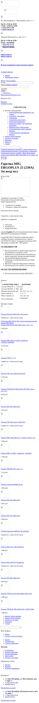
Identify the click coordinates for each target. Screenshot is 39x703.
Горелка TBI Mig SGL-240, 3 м (11, 469)
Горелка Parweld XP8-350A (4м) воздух (14, 314)
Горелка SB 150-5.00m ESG (10, 516)
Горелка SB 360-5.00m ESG (10, 578)
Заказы (7, 75)
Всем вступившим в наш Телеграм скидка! (17, 65)
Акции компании (11, 654)
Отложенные (9, 641)
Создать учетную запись (13, 636)
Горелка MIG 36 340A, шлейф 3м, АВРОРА (16, 453)
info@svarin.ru (6, 54)
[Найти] (21, 627)
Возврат (8, 666)
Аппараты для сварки (17, 116)
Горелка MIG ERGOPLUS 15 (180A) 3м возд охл (18, 438)
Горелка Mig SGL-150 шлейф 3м (12, 547)
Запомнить (7, 93)
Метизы (12, 131)
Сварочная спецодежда (17, 120)
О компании (9, 650)
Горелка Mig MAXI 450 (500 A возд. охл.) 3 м (17, 325)
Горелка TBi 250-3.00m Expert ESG (13, 373)
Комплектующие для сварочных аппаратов (21, 151)
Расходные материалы (17, 122)
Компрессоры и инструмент (19, 127)
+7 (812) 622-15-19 (11, 695)
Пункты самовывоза (12, 668)
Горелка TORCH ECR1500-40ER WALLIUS (16, 593)
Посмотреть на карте (8, 688)
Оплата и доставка (11, 138)
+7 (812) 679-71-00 (11, 682)
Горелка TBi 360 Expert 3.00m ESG (13, 422)
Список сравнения (11, 643)
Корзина (4, 102)
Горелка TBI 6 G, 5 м (8, 358)
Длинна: (4, 280)
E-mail (3, 83)
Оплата (7, 665)
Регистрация (11, 81)
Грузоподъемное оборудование (20, 129)
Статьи (7, 623)
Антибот (4, 89)
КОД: (3, 176)
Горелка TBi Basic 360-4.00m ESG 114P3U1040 (17, 609)
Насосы (12, 134)
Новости (8, 142)
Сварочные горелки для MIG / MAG (14, 153)
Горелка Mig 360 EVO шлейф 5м (12, 562)
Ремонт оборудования (12, 136)
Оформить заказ (6, 104)
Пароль (3, 85)
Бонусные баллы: (7, 210)
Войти (3, 81)
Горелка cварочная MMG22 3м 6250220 (15, 531)
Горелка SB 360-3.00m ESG (10, 406)
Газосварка (13, 118)
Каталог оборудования (13, 616)
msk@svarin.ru (6, 56)
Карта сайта (9, 656)
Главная (3, 149)
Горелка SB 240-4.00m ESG (10, 500)
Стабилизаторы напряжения (19, 133)
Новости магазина (11, 652)
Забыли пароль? (11, 85)
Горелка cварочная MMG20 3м (12, 484)
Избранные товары (12, 77)
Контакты (8, 140)
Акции (7, 144)
